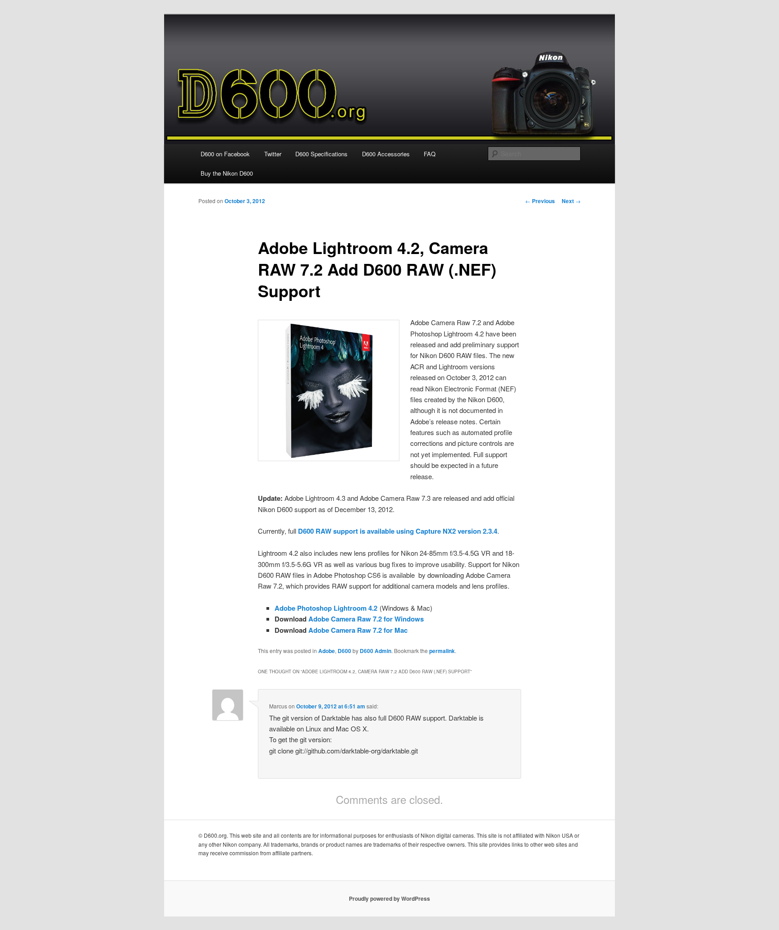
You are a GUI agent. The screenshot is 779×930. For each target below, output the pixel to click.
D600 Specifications (321, 154)
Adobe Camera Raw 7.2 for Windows (366, 619)
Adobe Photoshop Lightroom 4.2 (326, 608)
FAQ (429, 154)
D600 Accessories (386, 154)
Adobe (326, 651)
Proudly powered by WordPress (389, 898)
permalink (442, 651)
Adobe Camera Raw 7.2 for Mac (358, 630)
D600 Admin (375, 651)
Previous (540, 201)
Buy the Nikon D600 (227, 173)
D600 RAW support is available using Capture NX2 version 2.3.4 (397, 531)
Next (571, 201)
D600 (344, 651)
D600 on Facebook (225, 154)
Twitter (272, 154)
